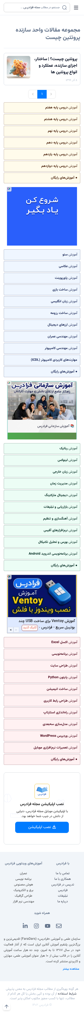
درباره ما (62, 901)
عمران (23, 873)
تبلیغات (63, 896)
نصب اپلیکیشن (39, 827)
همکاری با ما (62, 879)
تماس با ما (63, 873)
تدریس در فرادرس (62, 884)
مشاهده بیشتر (71, 969)
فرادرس (62, 890)
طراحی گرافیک (23, 896)
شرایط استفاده (67, 993)
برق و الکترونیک (23, 890)
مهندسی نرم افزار (23, 901)
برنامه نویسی (23, 879)
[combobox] (34, 7)
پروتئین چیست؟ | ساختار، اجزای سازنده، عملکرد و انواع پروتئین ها (55, 66)
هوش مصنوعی (23, 884)
